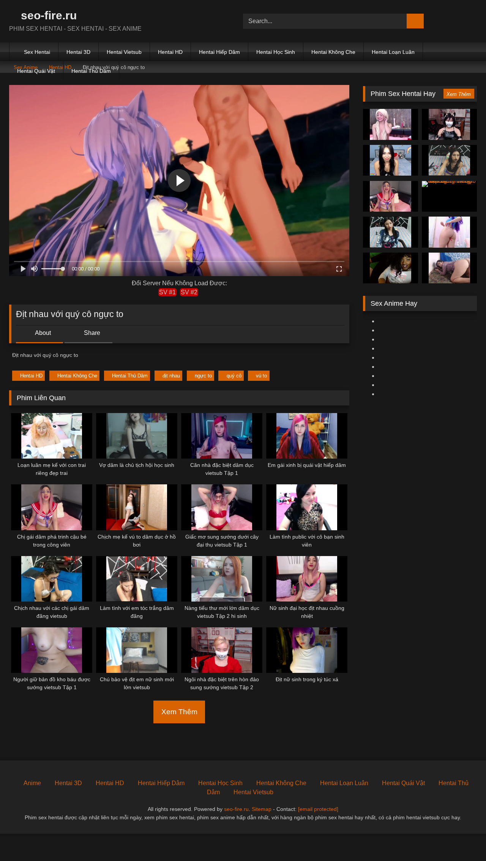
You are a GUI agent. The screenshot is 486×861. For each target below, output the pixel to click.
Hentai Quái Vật (36, 71)
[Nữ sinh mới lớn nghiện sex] (449, 232)
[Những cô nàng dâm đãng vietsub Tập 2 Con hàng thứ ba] (449, 196)
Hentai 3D (78, 52)
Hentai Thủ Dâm (91, 71)
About (42, 333)
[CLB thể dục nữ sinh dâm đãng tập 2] (390, 232)
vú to (261, 376)
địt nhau (171, 376)
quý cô (234, 376)
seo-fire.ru (47, 15)
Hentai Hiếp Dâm (219, 52)
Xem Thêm (179, 712)
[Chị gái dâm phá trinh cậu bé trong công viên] (390, 196)
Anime (32, 783)
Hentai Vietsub (124, 52)
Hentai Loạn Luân (393, 52)
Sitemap (261, 809)
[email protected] (318, 809)
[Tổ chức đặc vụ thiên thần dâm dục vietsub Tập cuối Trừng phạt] (449, 160)
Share (91, 333)
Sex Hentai (37, 52)
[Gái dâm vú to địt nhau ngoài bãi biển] (449, 268)
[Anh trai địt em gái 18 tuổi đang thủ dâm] (390, 124)
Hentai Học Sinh (275, 52)
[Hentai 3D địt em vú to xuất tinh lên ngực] (390, 268)
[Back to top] (463, 838)
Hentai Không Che (333, 52)
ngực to (203, 376)
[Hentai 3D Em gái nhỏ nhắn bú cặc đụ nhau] (449, 124)
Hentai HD (170, 52)
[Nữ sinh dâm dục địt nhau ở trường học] (390, 160)
